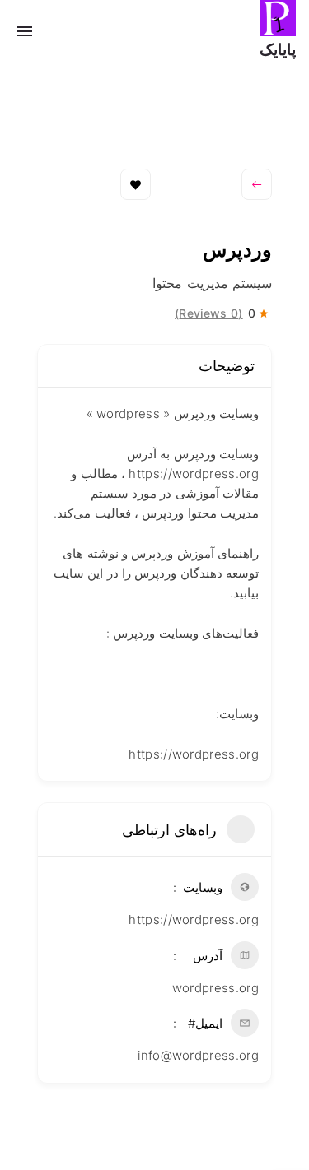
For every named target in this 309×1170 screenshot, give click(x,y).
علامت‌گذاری (135, 184)
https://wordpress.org (194, 919)
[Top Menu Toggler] (25, 31)
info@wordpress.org (198, 1055)
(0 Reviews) (209, 313)
